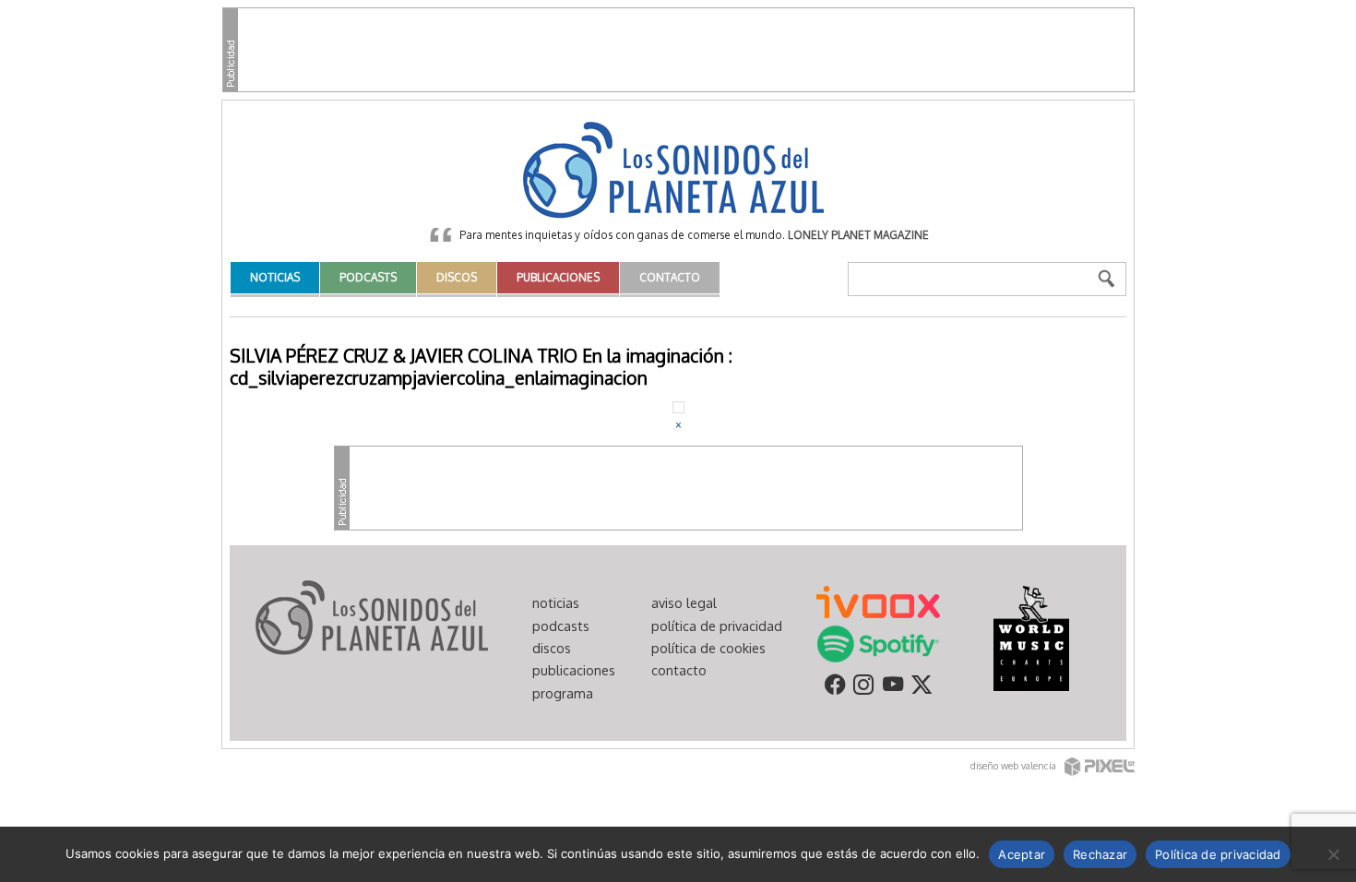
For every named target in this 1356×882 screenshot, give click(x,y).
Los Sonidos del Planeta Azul (678, 171)
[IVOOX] (878, 600)
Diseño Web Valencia (1014, 765)
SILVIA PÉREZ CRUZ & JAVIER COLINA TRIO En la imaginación (477, 355)
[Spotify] (877, 643)
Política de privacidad (1218, 854)
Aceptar (1021, 854)
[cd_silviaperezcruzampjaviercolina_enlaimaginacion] (678, 406)
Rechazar (1100, 854)
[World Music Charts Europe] (1030, 637)
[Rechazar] (1333, 854)
